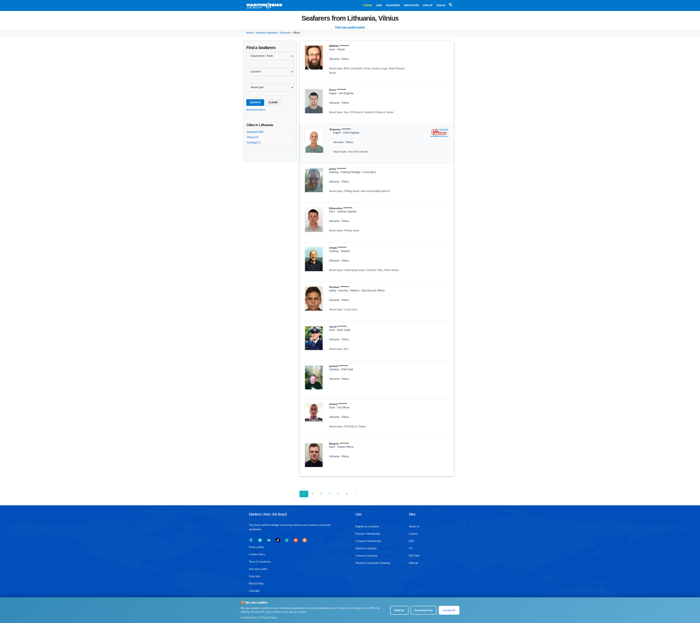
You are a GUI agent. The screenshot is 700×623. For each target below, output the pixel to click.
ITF (411, 548)
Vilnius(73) (252, 137)
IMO (411, 541)
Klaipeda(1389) (255, 132)
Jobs (379, 5)
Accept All (449, 610)
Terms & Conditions (260, 562)
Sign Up (428, 5)
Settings (399, 610)
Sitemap (413, 563)
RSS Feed (414, 556)
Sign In (440, 5)
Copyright (254, 591)
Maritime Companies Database (372, 563)
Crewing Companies (366, 556)
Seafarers (393, 5)
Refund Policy (256, 583)
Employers (411, 5)
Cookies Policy (249, 617)
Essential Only (424, 610)
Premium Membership (367, 534)
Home (249, 33)
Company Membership (368, 541)
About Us (414, 526)
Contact (413, 534)
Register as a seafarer (367, 526)
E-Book (367, 5)
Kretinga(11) (254, 142)
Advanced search (255, 110)
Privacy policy (256, 547)
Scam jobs (254, 576)
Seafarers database (266, 33)
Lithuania (285, 33)
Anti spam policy (258, 569)
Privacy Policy (268, 617)
